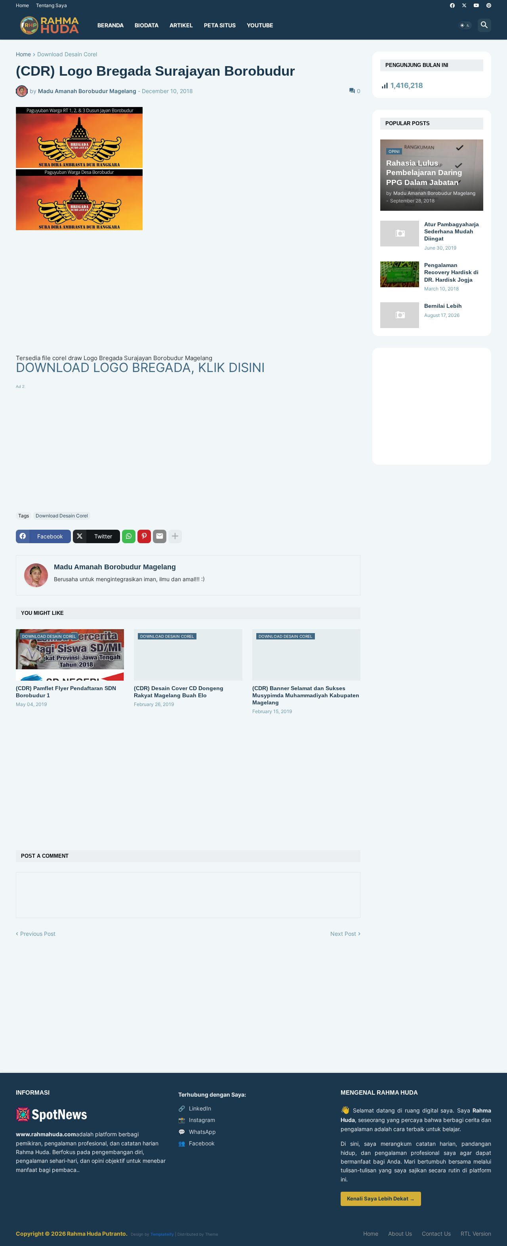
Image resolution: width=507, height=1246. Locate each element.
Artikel (181, 25)
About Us (400, 1233)
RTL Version (476, 1233)
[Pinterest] (144, 536)
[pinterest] (488, 5)
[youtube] (476, 5)
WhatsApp (197, 1131)
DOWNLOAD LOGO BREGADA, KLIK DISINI (140, 367)
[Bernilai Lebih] (399, 315)
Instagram (196, 1119)
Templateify (162, 1234)
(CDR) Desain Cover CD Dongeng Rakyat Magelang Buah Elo (178, 691)
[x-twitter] (464, 5)
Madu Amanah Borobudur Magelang (115, 567)
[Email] (159, 536)
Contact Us (436, 1233)
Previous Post (37, 933)
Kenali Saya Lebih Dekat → (381, 1198)
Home (22, 5)
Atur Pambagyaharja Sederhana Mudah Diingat (451, 231)
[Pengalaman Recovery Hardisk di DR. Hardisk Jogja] (399, 274)
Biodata (146, 25)
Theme (211, 1234)
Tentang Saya (51, 5)
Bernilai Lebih (443, 306)
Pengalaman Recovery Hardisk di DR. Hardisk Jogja (451, 272)
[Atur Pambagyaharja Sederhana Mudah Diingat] (399, 233)
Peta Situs (220, 25)
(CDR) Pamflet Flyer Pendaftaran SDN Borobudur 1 (66, 691)
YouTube (260, 25)
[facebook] (452, 5)
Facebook (196, 1143)
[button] (465, 25)
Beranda (110, 25)
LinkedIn (194, 1108)
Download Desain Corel (67, 54)
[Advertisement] (188, 297)
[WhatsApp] (128, 536)
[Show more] (175, 536)
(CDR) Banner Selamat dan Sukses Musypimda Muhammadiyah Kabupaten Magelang (305, 695)
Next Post (343, 933)
